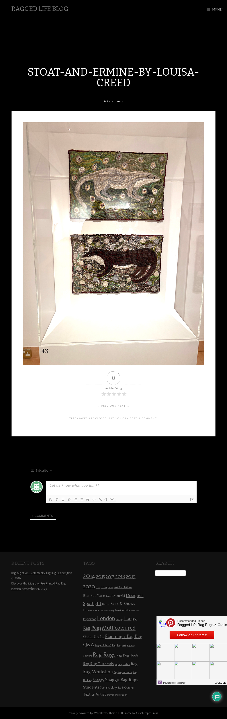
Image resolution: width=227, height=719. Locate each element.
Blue (108, 596)
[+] (112, 499)
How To (135, 610)
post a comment (143, 418)
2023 (104, 587)
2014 (89, 576)
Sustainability (108, 687)
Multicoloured (118, 627)
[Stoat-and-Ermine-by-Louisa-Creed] (113, 364)
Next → (123, 405)
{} (106, 499)
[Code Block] (94, 499)
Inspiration (89, 619)
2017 (110, 576)
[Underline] (63, 499)
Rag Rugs (104, 654)
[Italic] (57, 499)
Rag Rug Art (119, 645)
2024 (110, 587)
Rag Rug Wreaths (123, 672)
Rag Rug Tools (127, 655)
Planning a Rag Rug (123, 636)
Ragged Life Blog (39, 8)
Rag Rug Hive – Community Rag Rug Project (38, 573)
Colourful (118, 596)
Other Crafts (93, 636)
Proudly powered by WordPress (87, 713)
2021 (98, 587)
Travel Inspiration (117, 694)
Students (91, 687)
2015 (100, 576)
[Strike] (69, 499)
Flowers (88, 610)
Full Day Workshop (104, 610)
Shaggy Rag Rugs (121, 679)
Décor (106, 604)
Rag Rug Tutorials (98, 663)
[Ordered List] (75, 499)
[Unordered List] (81, 499)
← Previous (106, 405)
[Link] (100, 499)
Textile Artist (94, 694)
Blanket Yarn (94, 595)
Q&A (88, 644)
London (106, 618)
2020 (89, 586)
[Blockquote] (88, 499)
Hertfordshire (122, 610)
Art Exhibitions (123, 587)
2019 (130, 576)
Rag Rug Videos (122, 664)
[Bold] (50, 499)
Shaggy (98, 680)
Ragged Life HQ (103, 645)
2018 (120, 576)
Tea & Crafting (125, 687)
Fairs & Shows (122, 603)
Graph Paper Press (147, 713)
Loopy (119, 619)
